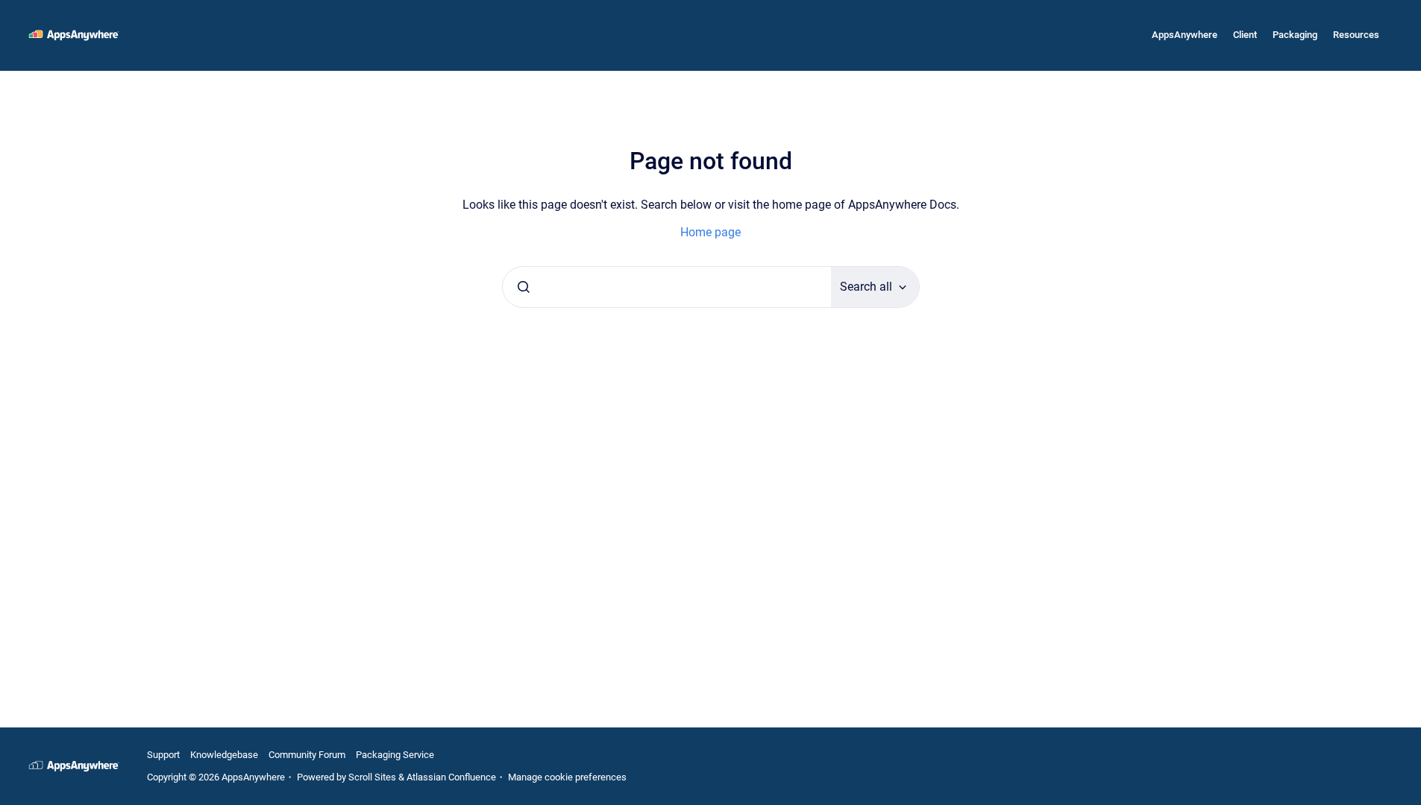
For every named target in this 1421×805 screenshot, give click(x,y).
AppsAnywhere (1184, 34)
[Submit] (524, 287)
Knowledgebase (224, 754)
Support (163, 754)
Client (1245, 34)
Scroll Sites (372, 777)
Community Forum (307, 754)
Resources (1356, 34)
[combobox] (667, 287)
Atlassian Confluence (451, 777)
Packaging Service (395, 754)
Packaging (1295, 34)
